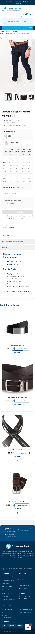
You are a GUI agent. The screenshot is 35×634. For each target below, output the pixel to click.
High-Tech (5, 596)
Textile (8, 31)
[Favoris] (22, 15)
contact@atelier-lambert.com (19, 565)
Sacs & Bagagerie (7, 586)
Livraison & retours (25, 612)
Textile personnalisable (9, 577)
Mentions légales (7, 609)
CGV (3, 612)
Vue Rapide (17, 352)
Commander (17, 212)
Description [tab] (6, 235)
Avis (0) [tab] (4, 247)
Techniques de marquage (23, 581)
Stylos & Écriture (7, 593)
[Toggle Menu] (30, 28)
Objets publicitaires (8, 580)
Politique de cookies (25, 609)
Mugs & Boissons (7, 590)
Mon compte (22, 588)
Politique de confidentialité (6, 616)
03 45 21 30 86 (19, 562)
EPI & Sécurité (6, 583)
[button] (1, 38)
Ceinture (7, 33)
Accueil (2, 31)
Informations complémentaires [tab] (12, 241)
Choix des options (22, 349)
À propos (21, 577)
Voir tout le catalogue (8, 599)
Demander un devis (24, 585)
